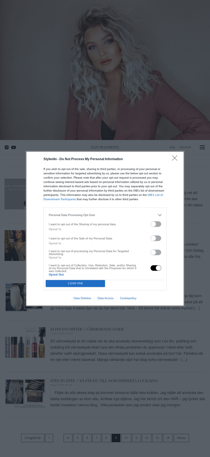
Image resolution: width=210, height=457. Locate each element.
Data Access (106, 298)
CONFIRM (75, 283)
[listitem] (105, 215)
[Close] (176, 159)
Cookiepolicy (128, 298)
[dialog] (105, 228)
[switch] (156, 224)
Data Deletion (82, 298)
